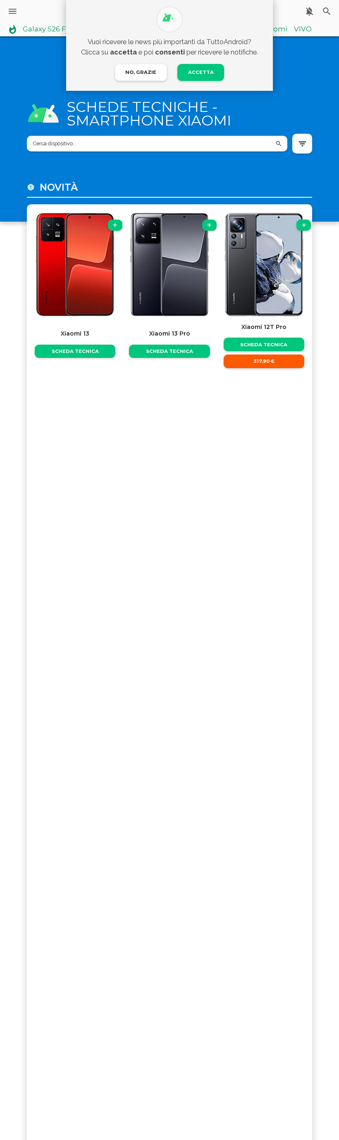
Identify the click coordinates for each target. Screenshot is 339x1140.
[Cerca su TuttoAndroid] (327, 11)
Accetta (201, 72)
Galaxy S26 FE (46, 29)
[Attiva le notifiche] (309, 11)
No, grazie (140, 72)
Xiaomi (275, 29)
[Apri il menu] (12, 11)
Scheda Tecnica (75, 351)
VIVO (303, 29)
